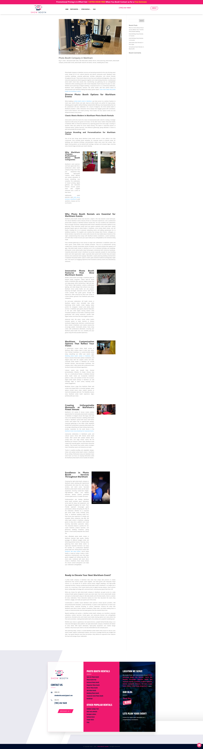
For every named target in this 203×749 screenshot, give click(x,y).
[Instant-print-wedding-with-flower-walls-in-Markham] (106, 294)
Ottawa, (137, 686)
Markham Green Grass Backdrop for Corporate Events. (79, 431)
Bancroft (131, 682)
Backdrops (90, 698)
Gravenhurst (137, 682)
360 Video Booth (91, 690)
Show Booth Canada (102, 746)
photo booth (109, 60)
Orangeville (131, 684)
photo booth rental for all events (83, 62)
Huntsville (140, 679)
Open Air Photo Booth (93, 677)
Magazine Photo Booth (93, 685)
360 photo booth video (73, 60)
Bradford (143, 682)
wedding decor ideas (102, 62)
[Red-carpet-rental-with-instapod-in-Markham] (90, 171)
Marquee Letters (91, 714)
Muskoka (125, 684)
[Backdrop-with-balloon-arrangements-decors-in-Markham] (107, 173)
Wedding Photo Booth (93, 693)
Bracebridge (132, 679)
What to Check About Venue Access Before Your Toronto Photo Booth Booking (136, 29)
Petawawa (138, 684)
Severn (124, 686)
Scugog (150, 684)
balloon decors (92, 60)
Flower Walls (90, 720)
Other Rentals (85, 9)
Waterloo (141, 677)
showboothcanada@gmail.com (63, 695)
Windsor (129, 686)
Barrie (147, 677)
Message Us (65, 711)
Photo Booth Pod (91, 680)
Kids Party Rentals (92, 711)
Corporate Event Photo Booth (95, 696)
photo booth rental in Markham (83, 101)
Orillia (133, 686)
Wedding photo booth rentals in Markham (77, 356)
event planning (101, 60)
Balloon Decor (91, 717)
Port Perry (144, 684)
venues (94, 62)
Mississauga (126, 677)
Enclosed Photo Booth (93, 682)
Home (66, 9)
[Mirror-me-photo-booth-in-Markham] (106, 354)
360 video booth (83, 60)
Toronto (150, 675)
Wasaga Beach (143, 686)
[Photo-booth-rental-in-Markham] (106, 414)
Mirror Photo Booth (92, 688)
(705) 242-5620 (125, 8)
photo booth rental (69, 62)
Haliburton (149, 682)
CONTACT (154, 8)
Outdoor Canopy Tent (93, 709)
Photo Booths (74, 9)
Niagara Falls (133, 677)
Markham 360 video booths (73, 551)
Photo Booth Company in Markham (76, 57)
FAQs (94, 9)
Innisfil (146, 679)
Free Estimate (141, 2)
